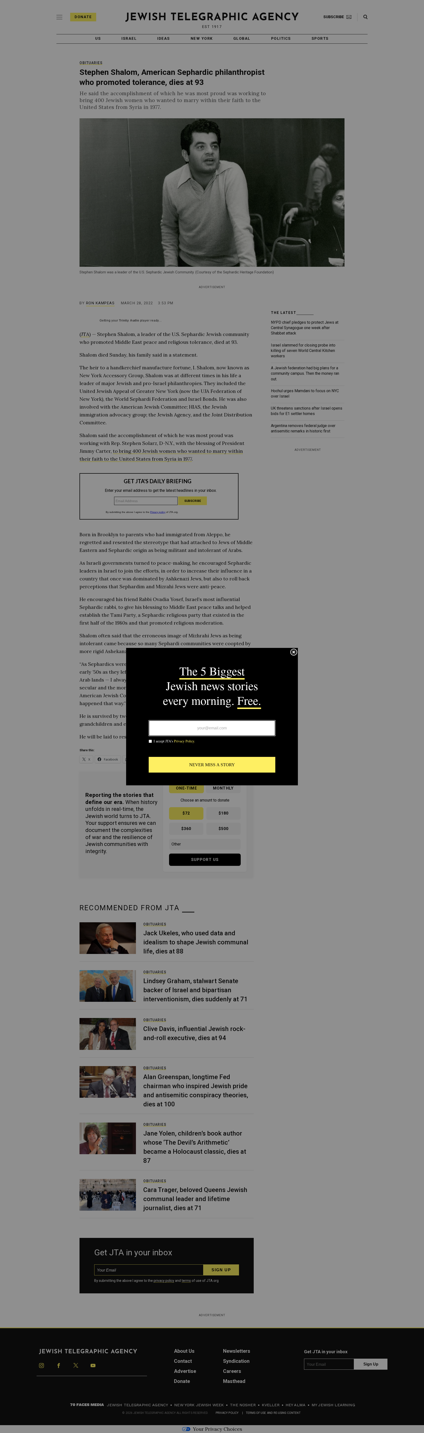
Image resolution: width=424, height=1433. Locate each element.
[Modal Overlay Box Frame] (212, 716)
